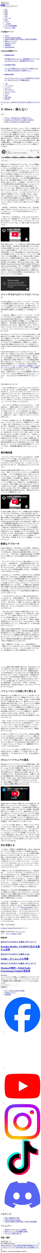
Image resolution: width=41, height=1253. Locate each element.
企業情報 (30, 1245)
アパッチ (10, 375)
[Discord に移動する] (22, 1210)
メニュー (8, 6)
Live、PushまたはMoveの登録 (15, 990)
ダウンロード (9, 89)
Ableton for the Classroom (12, 37)
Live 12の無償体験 (11, 25)
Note (6, 14)
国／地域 (4, 1243)
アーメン (32, 373)
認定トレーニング (11, 41)
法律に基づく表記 (25, 1247)
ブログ (7, 35)
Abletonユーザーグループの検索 (15, 1229)
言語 (2, 1241)
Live (6, 9)
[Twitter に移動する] (22, 1067)
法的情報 (24, 1245)
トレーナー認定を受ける (13, 1233)
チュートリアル (10, 91)
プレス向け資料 (15, 1245)
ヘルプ (7, 22)
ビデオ (7, 93)
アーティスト (9, 85)
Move (6, 13)
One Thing (8, 97)
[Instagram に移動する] (22, 1139)
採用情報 (8, 45)
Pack (6, 20)
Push (6, 11)
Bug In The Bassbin (27, 907)
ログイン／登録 (10, 27)
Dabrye (10, 928)
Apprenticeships (9, 47)
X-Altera (3, 928)
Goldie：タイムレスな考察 (15, 959)
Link (6, 16)
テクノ (8, 933)
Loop (6, 95)
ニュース (8, 87)
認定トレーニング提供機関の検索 (16, 1231)
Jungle (19, 933)
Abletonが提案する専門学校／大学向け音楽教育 (21, 39)
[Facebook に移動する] (22, 1032)
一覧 (6, 83)
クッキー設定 (14, 1247)
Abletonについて (10, 43)
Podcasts (7, 99)
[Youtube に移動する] (22, 1103)
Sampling (14, 933)
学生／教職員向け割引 (12, 1218)
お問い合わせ (5, 1245)
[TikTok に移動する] (22, 1174)
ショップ (8, 18)
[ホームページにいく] (3, 6)
